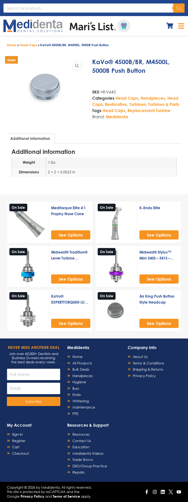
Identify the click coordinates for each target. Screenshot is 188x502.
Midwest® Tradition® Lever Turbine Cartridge (69, 258)
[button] (77, 66)
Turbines (137, 104)
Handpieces (153, 98)
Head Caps (28, 45)
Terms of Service (66, 496)
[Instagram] (154, 492)
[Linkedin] (162, 492)
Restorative (116, 104)
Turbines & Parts (163, 104)
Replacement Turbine (149, 110)
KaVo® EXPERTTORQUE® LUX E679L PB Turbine (69, 302)
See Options (71, 234)
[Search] (179, 8)
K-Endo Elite (149, 208)
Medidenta (117, 116)
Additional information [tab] (30, 138)
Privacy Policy (32, 496)
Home (11, 45)
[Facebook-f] (146, 492)
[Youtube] (179, 492)
